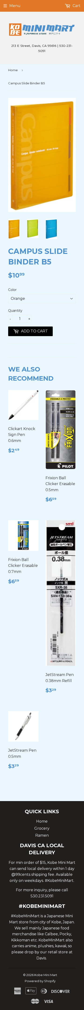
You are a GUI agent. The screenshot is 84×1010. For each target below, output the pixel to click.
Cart (76, 6)
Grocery (41, 828)
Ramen (42, 835)
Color (12, 290)
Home (13, 70)
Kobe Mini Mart (45, 975)
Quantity (15, 310)
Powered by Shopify (40, 981)
